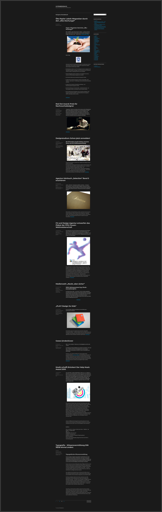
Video (59, 454)
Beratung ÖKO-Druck (85, 34)
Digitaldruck (96, 39)
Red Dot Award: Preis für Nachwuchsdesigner (66, 105)
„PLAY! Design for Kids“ (66, 306)
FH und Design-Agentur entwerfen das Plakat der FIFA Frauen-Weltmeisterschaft (73, 225)
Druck (60, 347)
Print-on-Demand (96, 50)
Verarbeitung (96, 57)
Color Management (96, 38)
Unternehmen (59, 188)
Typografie (57, 454)
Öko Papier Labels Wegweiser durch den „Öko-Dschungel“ (72, 20)
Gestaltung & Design (58, 111)
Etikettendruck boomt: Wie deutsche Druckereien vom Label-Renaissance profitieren (99, 29)
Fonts (60, 451)
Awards (57, 110)
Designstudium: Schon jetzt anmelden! (73, 138)
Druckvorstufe (96, 42)
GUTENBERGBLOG (61, 6)
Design (61, 113)
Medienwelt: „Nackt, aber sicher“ (70, 284)
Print (56, 188)
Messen (95, 46)
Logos (59, 232)
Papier (60, 25)
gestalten (57, 234)
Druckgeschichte (96, 40)
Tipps (56, 114)
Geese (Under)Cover (64, 341)
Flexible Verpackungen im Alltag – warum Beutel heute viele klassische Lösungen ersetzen (100, 22)
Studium (57, 144)
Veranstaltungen (58, 112)
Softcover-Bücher (76, 354)
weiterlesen (68, 97)
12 (64, 501)
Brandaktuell (57, 25)
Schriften (61, 453)
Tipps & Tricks (60, 311)
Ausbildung (57, 142)
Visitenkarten (96, 58)
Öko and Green (96, 48)
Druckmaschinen (96, 41)
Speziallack (95, 52)
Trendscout (58, 114)
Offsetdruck (95, 47)
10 (60, 501)
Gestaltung (59, 146)
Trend (61, 313)
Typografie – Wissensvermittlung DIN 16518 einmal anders (72, 446)
